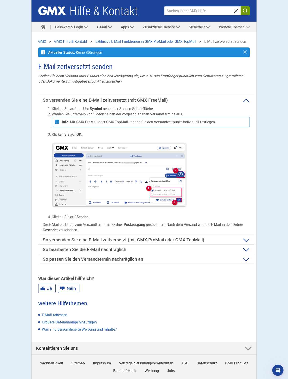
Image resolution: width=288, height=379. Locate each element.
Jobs (171, 370)
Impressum (102, 363)
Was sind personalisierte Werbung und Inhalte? (79, 329)
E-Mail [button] (102, 27)
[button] (245, 52)
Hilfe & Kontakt (104, 11)
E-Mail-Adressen (54, 314)
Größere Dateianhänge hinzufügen (69, 322)
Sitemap (78, 363)
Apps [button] (125, 27)
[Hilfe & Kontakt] (43, 27)
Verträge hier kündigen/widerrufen (146, 363)
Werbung (152, 370)
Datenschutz (206, 363)
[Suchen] (245, 10)
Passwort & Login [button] (69, 27)
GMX (52, 10)
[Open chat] (278, 370)
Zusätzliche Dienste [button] (159, 27)
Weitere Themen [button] (232, 27)
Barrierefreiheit (125, 370)
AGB (184, 363)
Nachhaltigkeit (51, 363)
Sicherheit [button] (197, 27)
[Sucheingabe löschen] (236, 10)
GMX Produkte (236, 363)
